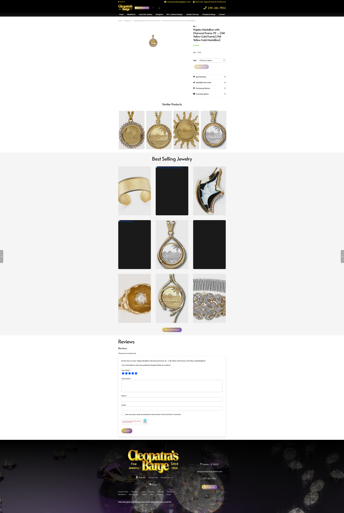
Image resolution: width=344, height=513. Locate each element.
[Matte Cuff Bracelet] (134, 190)
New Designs (134, 494)
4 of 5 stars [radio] (132, 373)
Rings (169, 494)
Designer (151, 492)
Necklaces (122, 494)
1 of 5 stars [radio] (123, 373)
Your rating (125, 370)
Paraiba (144, 494)
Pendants (160, 494)
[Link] (159, 8)
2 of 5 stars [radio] (126, 373)
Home (120, 21)
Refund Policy (153, 478)
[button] (153, 8)
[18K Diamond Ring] (134, 244)
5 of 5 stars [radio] (136, 373)
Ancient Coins (123, 492)
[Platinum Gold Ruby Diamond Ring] (172, 190)
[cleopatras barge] (125, 7)
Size (194, 60)
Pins (151, 494)
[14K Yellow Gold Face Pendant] (209, 190)
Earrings (161, 492)
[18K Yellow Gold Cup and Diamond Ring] (134, 298)
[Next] (223, 130)
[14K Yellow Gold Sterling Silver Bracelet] (209, 298)
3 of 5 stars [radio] (129, 373)
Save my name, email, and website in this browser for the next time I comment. (153, 414)
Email (123, 405)
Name (124, 396)
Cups (143, 492)
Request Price (201, 67)
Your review (126, 379)
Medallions (128, 21)
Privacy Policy (166, 478)
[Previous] (120, 130)
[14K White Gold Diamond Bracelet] (209, 244)
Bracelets (134, 492)
